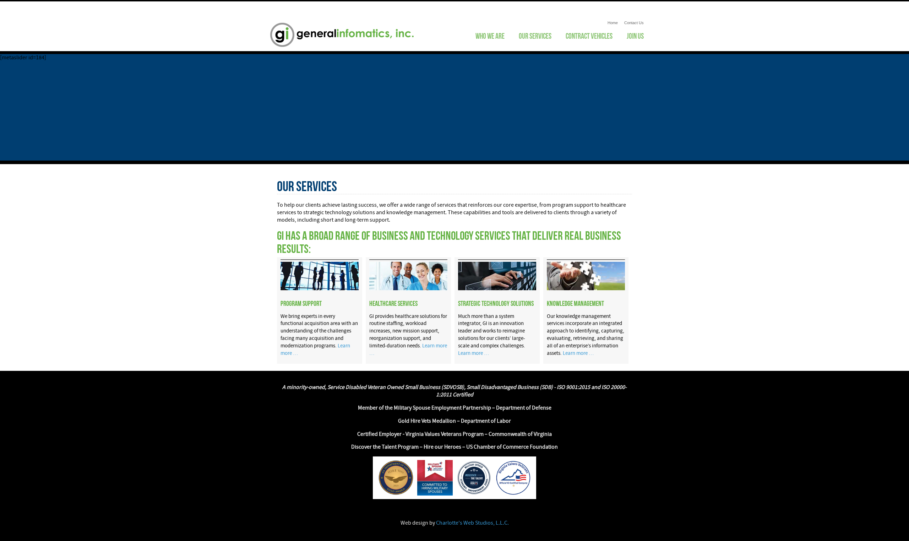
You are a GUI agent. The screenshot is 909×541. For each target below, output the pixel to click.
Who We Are (490, 36)
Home (613, 23)
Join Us (635, 36)
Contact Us (634, 23)
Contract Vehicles (589, 36)
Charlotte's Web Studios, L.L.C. (472, 523)
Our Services (535, 36)
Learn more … (473, 353)
